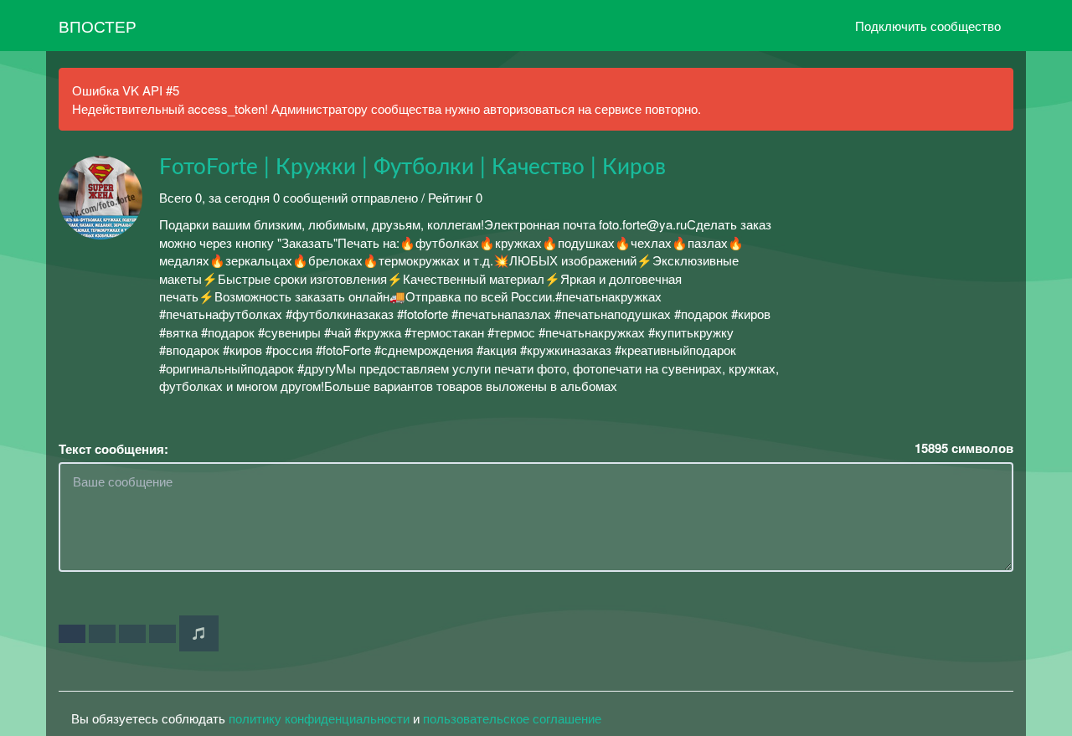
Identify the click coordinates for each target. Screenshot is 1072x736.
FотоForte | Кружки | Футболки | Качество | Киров (412, 167)
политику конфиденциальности (319, 718)
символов (964, 448)
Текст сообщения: (113, 449)
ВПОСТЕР (98, 25)
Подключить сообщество (928, 25)
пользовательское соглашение (512, 718)
